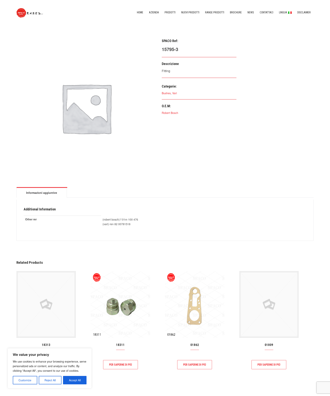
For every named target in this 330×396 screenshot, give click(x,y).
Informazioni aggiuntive (41, 193)
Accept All (75, 380)
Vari (174, 93)
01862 (194, 345)
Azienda (154, 12)
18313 (46, 345)
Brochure (236, 12)
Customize (25, 380)
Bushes (166, 93)
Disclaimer (304, 12)
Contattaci (266, 12)
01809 (269, 345)
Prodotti (170, 12)
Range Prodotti (214, 12)
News (250, 12)
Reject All (50, 380)
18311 (120, 345)
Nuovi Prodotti (190, 12)
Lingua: (283, 12)
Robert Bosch (170, 113)
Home (140, 12)
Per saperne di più (120, 364)
